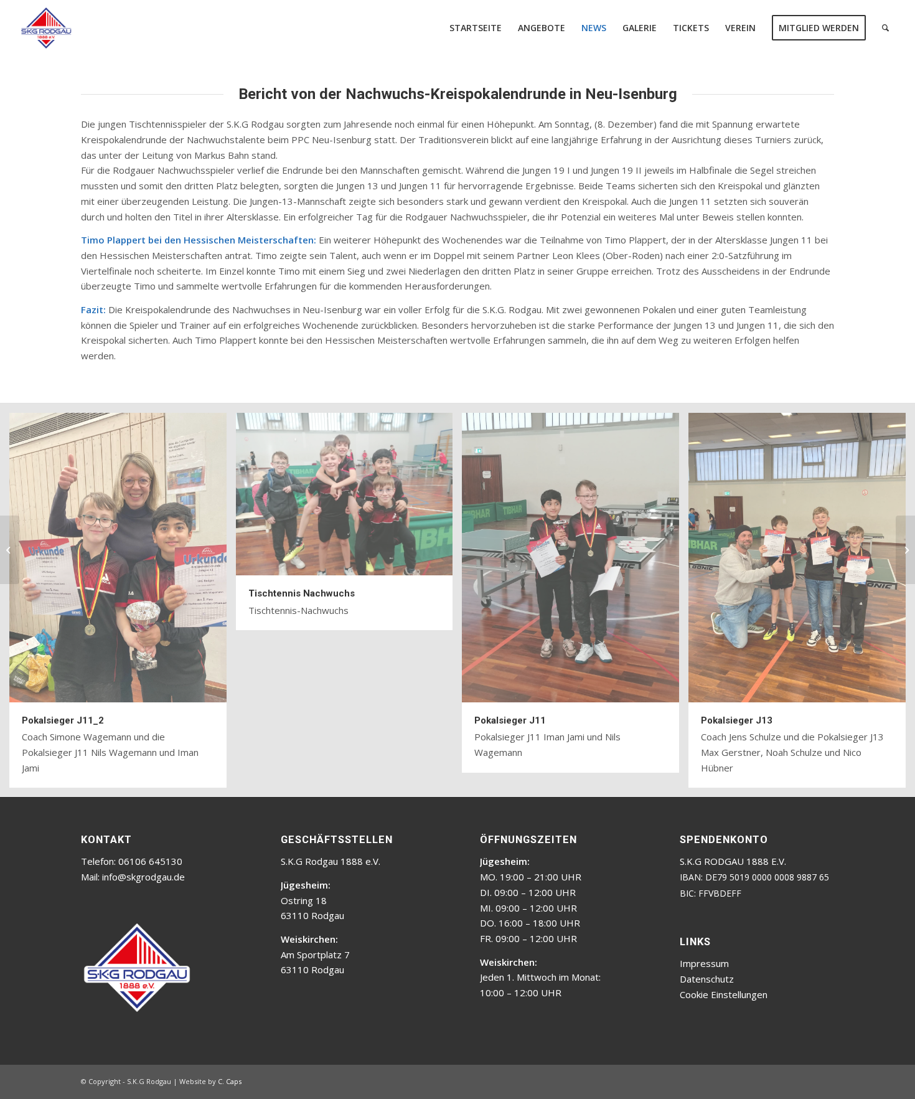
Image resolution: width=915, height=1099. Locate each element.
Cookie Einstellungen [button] (723, 994)
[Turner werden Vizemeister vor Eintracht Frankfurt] (9, 550)
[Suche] (885, 28)
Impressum (704, 963)
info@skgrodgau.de (143, 876)
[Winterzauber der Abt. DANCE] (905, 550)
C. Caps (230, 1081)
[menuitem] (475, 28)
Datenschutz (707, 979)
